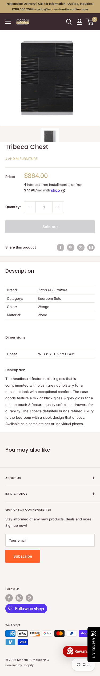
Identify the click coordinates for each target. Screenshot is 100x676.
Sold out (50, 226)
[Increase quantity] (58, 207)
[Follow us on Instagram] (19, 598)
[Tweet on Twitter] (81, 247)
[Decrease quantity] (29, 207)
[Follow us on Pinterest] (29, 598)
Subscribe (22, 556)
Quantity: (13, 207)
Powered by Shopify (19, 665)
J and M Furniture (21, 159)
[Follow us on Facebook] (9, 598)
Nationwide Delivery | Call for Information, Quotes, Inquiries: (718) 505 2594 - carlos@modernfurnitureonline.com (50, 6)
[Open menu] (8, 22)
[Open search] (69, 22)
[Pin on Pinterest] (70, 247)
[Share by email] (91, 247)
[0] (90, 22)
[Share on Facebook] (60, 247)
